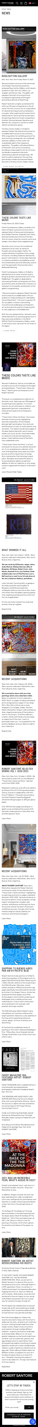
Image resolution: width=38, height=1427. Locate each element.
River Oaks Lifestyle (11, 1270)
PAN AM (8, 985)
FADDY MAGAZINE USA (11, 1085)
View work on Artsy (13, 166)
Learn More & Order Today (12, 472)
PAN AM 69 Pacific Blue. (16, 980)
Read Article (6, 609)
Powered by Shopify (19, 1425)
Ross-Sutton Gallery (17, 88)
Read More (6, 1366)
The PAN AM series (9, 1011)
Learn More (9, 330)
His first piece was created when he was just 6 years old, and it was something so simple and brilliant (18, 1308)
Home (4, 9)
